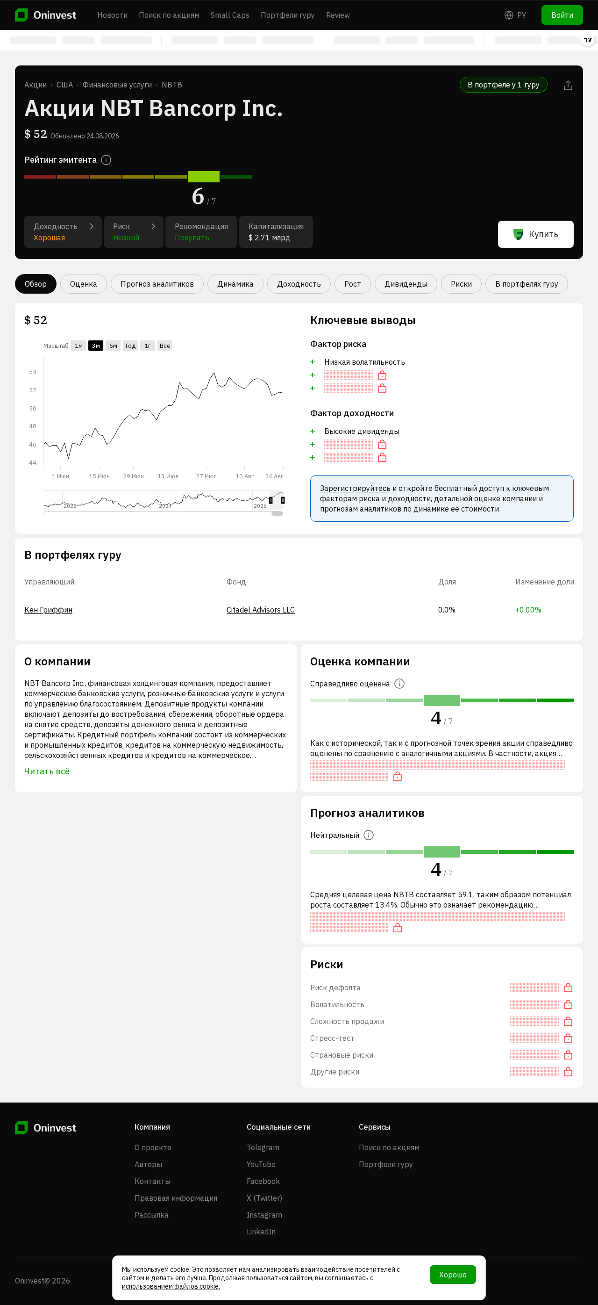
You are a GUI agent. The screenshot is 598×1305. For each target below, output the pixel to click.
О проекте (153, 1147)
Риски (461, 283)
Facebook (263, 1181)
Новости (112, 15)
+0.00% (528, 609)
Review (338, 15)
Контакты (153, 1181)
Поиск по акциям (169, 15)
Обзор (36, 283)
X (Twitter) (264, 1198)
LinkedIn (261, 1231)
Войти (562, 15)
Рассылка (152, 1214)
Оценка (83, 283)
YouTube (261, 1164)
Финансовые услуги (117, 84)
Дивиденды (405, 283)
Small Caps (230, 15)
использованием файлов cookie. (171, 1286)
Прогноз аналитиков (157, 283)
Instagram (264, 1214)
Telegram (263, 1147)
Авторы (148, 1164)
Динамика (235, 283)
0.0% (447, 609)
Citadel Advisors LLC (261, 609)
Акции (35, 84)
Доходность (299, 283)
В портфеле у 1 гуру (504, 84)
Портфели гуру (288, 15)
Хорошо (453, 1274)
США (65, 84)
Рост (352, 283)
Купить (543, 234)
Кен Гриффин (48, 609)
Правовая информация (176, 1198)
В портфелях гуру (526, 283)
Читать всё (47, 771)
